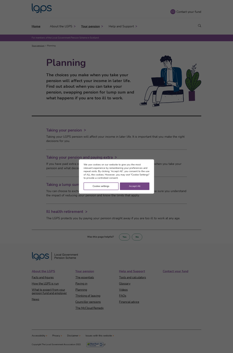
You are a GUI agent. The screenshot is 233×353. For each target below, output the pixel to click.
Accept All (134, 186)
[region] (116, 176)
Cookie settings (101, 186)
